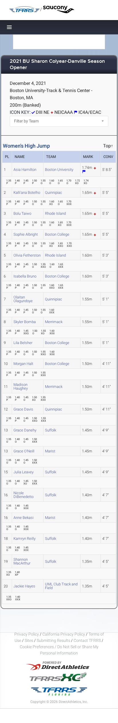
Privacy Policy (26, 634)
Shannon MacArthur (21, 561)
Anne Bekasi (23, 517)
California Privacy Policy (63, 634)
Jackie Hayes (24, 586)
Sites (29, 640)
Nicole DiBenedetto (23, 495)
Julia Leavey (23, 472)
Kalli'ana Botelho (26, 192)
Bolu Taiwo (22, 213)
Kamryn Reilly (24, 538)
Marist (50, 451)
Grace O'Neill (23, 451)
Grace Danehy (24, 430)
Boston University (59, 169)
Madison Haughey (20, 386)
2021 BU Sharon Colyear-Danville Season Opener (57, 64)
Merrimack (53, 322)
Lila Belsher (22, 343)
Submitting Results (53, 640)
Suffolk (50, 430)
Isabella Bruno (24, 276)
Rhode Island (55, 213)
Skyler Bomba (24, 322)
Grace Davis (23, 409)
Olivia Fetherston (27, 255)
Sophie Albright (25, 234)
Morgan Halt (23, 364)
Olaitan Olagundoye (23, 299)
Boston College (57, 234)
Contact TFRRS (88, 640)
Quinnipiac (53, 192)
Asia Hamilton (24, 169)
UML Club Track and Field (61, 586)
